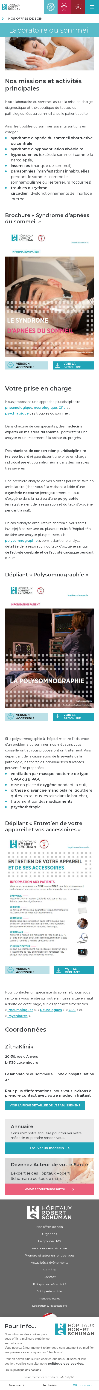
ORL (62, 408)
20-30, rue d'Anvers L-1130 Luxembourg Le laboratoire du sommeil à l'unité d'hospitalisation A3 (49, 1068)
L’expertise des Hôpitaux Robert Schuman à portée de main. (40, 1176)
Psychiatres (18, 1016)
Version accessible (25, 365)
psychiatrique (17, 413)
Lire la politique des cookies (23, 1370)
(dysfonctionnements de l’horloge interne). (51, 193)
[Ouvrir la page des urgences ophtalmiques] (64, 7)
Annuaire (22, 1126)
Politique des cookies (49, 1291)
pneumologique (18, 408)
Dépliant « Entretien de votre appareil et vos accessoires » (43, 826)
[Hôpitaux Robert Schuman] (49, 1212)
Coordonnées (25, 1029)
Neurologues (51, 1010)
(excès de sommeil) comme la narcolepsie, (52, 157)
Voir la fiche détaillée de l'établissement (45, 1105)
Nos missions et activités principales (43, 84)
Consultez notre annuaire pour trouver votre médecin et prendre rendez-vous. (46, 1135)
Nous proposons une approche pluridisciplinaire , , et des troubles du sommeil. (42, 408)
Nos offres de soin (25, 18)
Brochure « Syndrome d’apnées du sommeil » (47, 218)
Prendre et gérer (49, 1255)
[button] (92, 7)
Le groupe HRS (49, 1241)
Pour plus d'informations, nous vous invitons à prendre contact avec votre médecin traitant (48, 1093)
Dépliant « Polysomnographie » (46, 575)
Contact (50, 1277)
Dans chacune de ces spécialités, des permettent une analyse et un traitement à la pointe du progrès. (46, 432)
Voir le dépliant (72, 970)
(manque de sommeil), (41, 166)
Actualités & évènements (49, 1262)
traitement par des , (42, 801)
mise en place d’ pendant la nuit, (49, 785)
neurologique (45, 408)
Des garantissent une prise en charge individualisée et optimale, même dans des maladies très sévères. (47, 459)
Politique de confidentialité (49, 1284)
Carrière (49, 1270)
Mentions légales (49, 1298)
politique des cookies (65, 1363)
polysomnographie (21, 541)
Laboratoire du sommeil (49, 30)
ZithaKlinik (19, 1047)
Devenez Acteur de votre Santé (49, 1164)
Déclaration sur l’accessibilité (49, 1305)
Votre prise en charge (38, 388)
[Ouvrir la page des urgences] (78, 7)
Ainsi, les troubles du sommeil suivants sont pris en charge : (45, 129)
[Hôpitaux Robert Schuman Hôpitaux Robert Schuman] (10, 7)
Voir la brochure (72, 365)
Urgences (49, 1234)
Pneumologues (20, 1010)
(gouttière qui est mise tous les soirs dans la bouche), (51, 793)
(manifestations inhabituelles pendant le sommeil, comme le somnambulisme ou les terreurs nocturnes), (51, 177)
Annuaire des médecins (49, 1248)
